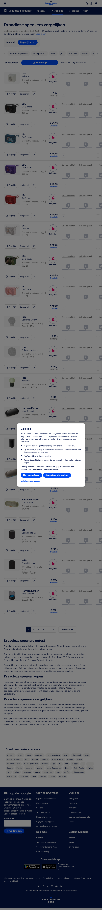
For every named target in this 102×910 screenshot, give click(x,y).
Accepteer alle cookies (57, 475)
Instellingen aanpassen (30, 481)
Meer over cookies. (51, 469)
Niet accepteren (31, 475)
